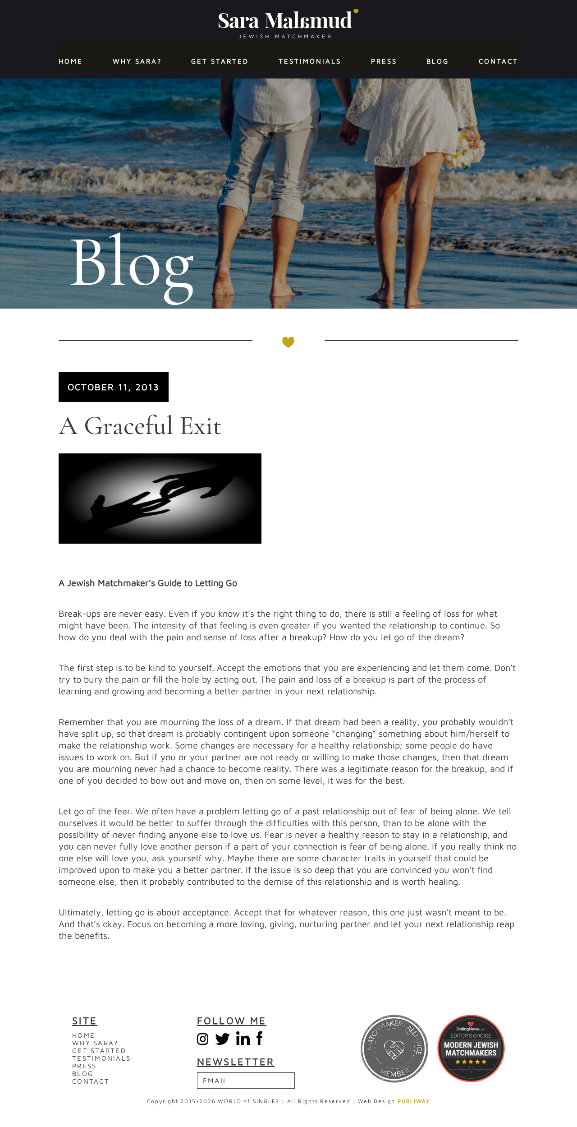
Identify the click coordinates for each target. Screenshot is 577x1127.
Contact (498, 61)
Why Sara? (137, 61)
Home (71, 61)
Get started (220, 61)
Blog (437, 61)
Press (384, 61)
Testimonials (310, 61)
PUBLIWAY (414, 1101)
